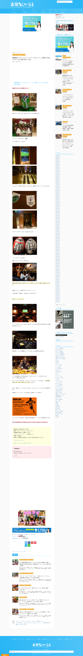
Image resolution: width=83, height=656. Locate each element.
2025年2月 (57, 181)
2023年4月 (57, 214)
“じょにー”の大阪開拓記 (60, 354)
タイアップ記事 (33, 12)
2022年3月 (57, 233)
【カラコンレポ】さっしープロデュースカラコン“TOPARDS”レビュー (30, 621)
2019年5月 (57, 282)
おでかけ (57, 360)
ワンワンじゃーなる (62, 9)
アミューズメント (17, 551)
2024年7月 (57, 192)
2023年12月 (57, 202)
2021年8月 (57, 243)
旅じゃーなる (14, 12)
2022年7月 (57, 227)
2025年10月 (57, 170)
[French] (59, 14)
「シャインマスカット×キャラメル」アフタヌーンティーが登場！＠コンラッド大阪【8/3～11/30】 (67, 98)
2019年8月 (57, 278)
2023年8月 (57, 208)
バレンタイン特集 (58, 381)
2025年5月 (57, 177)
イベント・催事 (58, 365)
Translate (62, 17)
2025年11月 (57, 168)
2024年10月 (57, 187)
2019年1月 (57, 288)
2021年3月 (57, 250)
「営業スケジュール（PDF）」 (20, 434)
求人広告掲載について (45, 639)
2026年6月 (57, 158)
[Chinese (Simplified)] (56, 14)
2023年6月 (57, 211)
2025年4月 (57, 179)
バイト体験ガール (43, 12)
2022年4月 (57, 231)
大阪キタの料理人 (58, 392)
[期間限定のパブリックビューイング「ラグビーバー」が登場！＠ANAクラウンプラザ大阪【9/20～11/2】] (26, 545)
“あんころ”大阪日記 (59, 351)
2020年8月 (57, 260)
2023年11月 (57, 203)
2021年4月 (57, 249)
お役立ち (57, 361)
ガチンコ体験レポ (58, 368)
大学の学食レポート (59, 390)
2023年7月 (57, 209)
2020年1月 (57, 271)
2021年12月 (57, 237)
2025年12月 (57, 167)
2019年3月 (57, 285)
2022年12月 (57, 219)
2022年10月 (57, 222)
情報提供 (62, 12)
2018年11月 (57, 291)
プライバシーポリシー (21, 639)
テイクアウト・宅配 (59, 377)
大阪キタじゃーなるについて (31, 639)
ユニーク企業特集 (24, 12)
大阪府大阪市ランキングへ (17, 538)
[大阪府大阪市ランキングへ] (22, 536)
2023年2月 (57, 217)
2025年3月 (57, 180)
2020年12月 (57, 254)
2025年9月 (57, 171)
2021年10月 (57, 240)
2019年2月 (57, 287)
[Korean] (62, 14)
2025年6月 (57, 176)
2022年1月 (57, 235)
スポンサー (52, 639)
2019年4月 (57, 284)
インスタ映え (58, 367)
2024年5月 (57, 195)
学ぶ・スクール (58, 398)
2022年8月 (57, 225)
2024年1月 (57, 200)
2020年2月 (57, 269)
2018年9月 (57, 294)
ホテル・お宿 (22, 551)
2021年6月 (57, 246)
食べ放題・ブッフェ (59, 414)
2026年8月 (57, 155)
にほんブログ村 (15, 536)
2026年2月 (57, 164)
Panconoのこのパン (59, 349)
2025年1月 (57, 183)
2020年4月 (57, 266)
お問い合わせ (14, 639)
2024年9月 (57, 189)
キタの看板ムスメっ (59, 371)
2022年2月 (57, 234)
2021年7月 (57, 244)
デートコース (58, 380)
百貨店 (56, 403)
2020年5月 (57, 265)
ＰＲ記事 (57, 417)
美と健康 (57, 405)
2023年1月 (57, 218)
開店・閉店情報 (58, 412)
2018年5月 (57, 300)
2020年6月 (57, 263)
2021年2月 (57, 252)
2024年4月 (57, 196)
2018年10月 (57, 292)
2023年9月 (57, 206)
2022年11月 (57, 221)
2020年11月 (57, 256)
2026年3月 (57, 163)
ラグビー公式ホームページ (19, 440)
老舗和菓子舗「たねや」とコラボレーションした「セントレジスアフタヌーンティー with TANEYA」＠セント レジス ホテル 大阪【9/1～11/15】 (67, 80)
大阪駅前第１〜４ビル (59, 395)
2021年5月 (57, 247)
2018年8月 (57, 295)
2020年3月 (57, 268)
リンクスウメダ (58, 386)
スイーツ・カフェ (58, 376)
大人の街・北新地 (58, 389)
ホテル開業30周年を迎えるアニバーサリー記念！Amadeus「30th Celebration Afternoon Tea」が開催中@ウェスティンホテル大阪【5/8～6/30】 (35, 564)
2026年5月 (57, 160)
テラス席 (57, 379)
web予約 (15, 455)
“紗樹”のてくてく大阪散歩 (60, 358)
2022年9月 (57, 224)
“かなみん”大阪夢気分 (59, 352)
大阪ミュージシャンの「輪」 (61, 393)
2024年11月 (57, 186)
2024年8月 (57, 190)
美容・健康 (57, 406)
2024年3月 (57, 198)
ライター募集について (59, 639)
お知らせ (57, 363)
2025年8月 (57, 173)
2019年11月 (57, 273)
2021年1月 (57, 253)
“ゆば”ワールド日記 (59, 355)
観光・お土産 (58, 409)
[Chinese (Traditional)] (57, 14)
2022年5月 (57, 230)
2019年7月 (57, 279)
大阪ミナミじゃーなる (53, 9)
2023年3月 (57, 215)
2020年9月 (57, 259)
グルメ (56, 373)
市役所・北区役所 (58, 399)
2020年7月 (57, 262)
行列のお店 (57, 408)
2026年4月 (57, 161)
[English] (58, 14)
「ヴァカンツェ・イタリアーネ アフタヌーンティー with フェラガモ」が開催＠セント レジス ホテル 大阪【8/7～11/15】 (68, 114)
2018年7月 (57, 297)
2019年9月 (57, 276)
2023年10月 (57, 205)
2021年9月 (57, 241)
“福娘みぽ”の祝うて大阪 (60, 357)
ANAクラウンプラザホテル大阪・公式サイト (23, 443)
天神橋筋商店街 (58, 396)
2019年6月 (57, 281)
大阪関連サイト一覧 (68, 639)
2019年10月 (57, 275)
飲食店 (56, 415)
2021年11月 (57, 238)
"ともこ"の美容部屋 (59, 348)
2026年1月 (57, 165)
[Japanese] (60, 14)
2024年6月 (57, 193)
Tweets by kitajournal (59, 336)
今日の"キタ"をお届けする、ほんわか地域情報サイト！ (41, 649)
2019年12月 (57, 272)
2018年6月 (57, 298)
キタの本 (57, 370)
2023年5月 (57, 212)
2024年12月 (57, 184)
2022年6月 (57, 228)
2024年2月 (57, 199)
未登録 (56, 402)
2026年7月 (57, 157)
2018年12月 (57, 289)
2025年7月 (57, 174)
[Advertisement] (31, 41)
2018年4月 (57, 301)
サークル (57, 374)
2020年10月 (57, 257)
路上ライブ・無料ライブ (60, 411)
